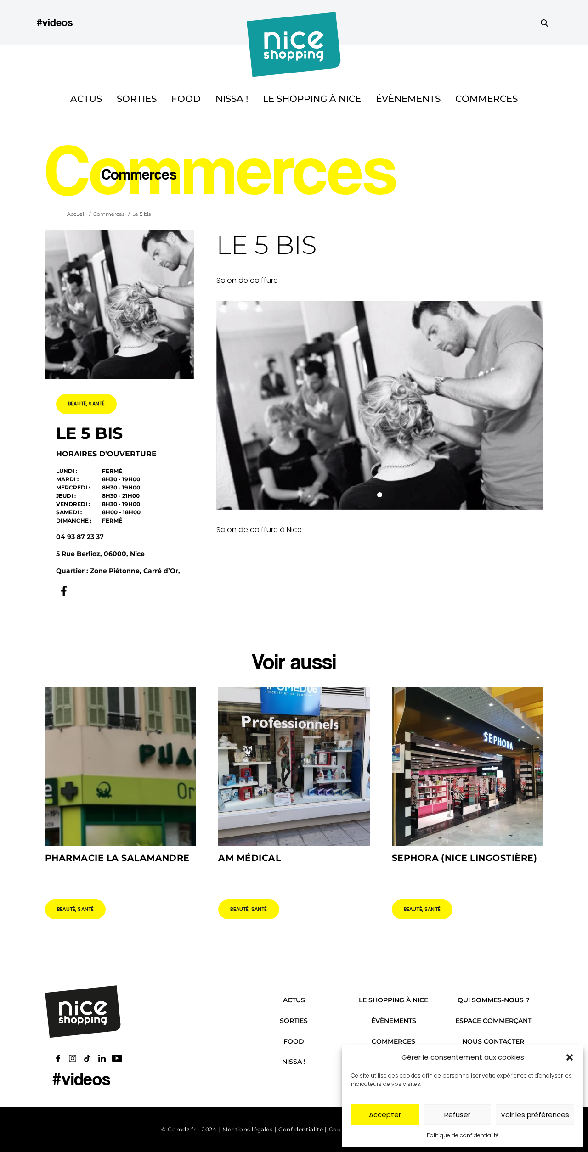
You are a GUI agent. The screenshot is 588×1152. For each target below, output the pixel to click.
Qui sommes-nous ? (493, 1000)
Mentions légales (247, 1129)
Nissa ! (231, 98)
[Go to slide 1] (379, 494)
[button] (569, 1057)
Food (186, 98)
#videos (55, 22)
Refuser (457, 1114)
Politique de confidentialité (463, 1135)
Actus (86, 98)
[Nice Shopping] (294, 22)
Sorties (137, 98)
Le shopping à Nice (312, 98)
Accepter (385, 1114)
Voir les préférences (535, 1114)
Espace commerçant (493, 1021)
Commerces (486, 98)
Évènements (408, 98)
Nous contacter (493, 1041)
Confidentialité (300, 1129)
